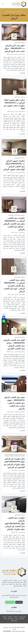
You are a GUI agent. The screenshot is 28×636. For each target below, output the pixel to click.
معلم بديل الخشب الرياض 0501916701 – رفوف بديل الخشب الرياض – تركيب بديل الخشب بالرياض (14, 403)
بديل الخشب (22, 42)
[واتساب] (3, 321)
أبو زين (20, 232)
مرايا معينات (11, 455)
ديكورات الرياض (17, 42)
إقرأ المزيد (22, 73)
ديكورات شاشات (14, 620)
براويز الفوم (11, 454)
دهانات (5, 618)
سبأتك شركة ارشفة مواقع (18, 631)
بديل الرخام (15, 454)
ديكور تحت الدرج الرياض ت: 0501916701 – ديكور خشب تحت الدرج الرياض (14, 48)
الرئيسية (21, 11)
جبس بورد (6, 454)
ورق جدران (7, 455)
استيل (24, 454)
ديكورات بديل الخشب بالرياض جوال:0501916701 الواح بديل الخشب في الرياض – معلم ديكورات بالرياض (14, 523)
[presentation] (14, 32)
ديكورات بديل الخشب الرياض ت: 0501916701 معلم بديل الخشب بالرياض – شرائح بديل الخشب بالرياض (14, 223)
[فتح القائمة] (3, 4)
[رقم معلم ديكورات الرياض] (3, 317)
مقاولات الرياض (11, 215)
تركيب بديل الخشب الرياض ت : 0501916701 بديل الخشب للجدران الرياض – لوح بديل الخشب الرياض (14, 285)
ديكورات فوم (16, 455)
